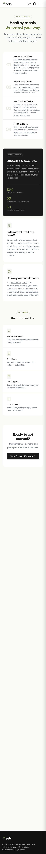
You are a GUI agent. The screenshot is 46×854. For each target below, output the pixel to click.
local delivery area (19, 282)
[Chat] (29, 3)
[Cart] (34, 3)
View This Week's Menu (21, 456)
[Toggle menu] (41, 3)
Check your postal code (17, 295)
